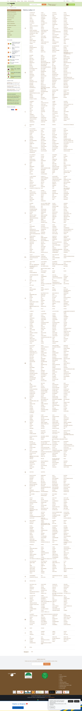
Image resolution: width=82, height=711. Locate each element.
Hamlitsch (54, 227)
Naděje (31, 384)
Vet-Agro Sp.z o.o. (67, 593)
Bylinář (65, 97)
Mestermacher (44, 361)
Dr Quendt (66, 146)
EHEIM (42, 159)
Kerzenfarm (66, 293)
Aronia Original (33, 40)
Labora (31, 315)
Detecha (65, 137)
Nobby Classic (55, 402)
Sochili (31, 525)
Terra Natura (55, 554)
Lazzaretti (32, 322)
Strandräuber (55, 537)
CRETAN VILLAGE (67, 119)
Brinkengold (66, 94)
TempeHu (54, 552)
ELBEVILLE (65, 160)
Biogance (65, 74)
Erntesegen (43, 169)
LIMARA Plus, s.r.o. (67, 331)
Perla (65, 437)
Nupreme (31, 408)
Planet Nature (32, 447)
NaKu (42, 384)
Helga (42, 236)
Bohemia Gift (43, 90)
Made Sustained (55, 345)
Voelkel (31, 610)
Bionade (42, 78)
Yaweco (65, 631)
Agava (31, 17)
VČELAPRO (65, 584)
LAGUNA (65, 315)
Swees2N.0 (32, 544)
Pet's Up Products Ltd (45, 441)
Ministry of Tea (44, 364)
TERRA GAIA (43, 554)
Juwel (53, 285)
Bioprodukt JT (66, 80)
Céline (53, 108)
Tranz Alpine (32, 568)
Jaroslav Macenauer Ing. (57, 277)
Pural (42, 467)
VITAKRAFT (65, 603)
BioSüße (31, 83)
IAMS (30, 263)
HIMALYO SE (32, 243)
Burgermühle (55, 97)
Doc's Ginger (43, 143)
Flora (31, 190)
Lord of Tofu (32, 338)
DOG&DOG (65, 145)
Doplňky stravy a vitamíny (11, 14)
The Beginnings (55, 557)
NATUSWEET (32, 396)
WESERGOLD (43, 618)
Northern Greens (55, 405)
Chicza (65, 254)
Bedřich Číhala (67, 56)
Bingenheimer (43, 65)
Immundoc (43, 264)
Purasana (54, 467)
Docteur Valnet (55, 143)
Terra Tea (66, 554)
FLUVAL (65, 190)
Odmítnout (71, 701)
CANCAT (53, 102)
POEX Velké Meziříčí (33, 451)
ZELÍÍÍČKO (31, 639)
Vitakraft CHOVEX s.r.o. (34, 604)
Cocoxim (42, 116)
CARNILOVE (54, 104)
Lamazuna (43, 316)
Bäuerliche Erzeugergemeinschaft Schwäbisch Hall (68, 52)
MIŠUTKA (65, 364)
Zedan (42, 638)
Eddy (53, 157)
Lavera (53, 321)
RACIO (53, 475)
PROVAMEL (43, 462)
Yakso (31, 631)
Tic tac (65, 561)
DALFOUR (54, 130)
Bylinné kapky (43, 98)
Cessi (31, 111)
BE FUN (65, 55)
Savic (31, 505)
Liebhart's (54, 329)
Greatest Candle (33, 215)
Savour (53, 505)
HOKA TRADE (43, 246)
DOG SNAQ (43, 145)
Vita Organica (44, 603)
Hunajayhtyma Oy (44, 252)
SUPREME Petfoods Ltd (45, 542)
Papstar (42, 433)
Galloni (53, 203)
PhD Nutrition (55, 444)
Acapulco (54, 12)
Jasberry (65, 277)
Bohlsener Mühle (44, 91)
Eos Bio (65, 166)
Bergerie (54, 61)
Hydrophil (66, 252)
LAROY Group (43, 319)
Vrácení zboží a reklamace (64, 683)
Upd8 (53, 577)
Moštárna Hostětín (33, 373)
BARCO (31, 50)
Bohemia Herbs (55, 90)
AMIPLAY (42, 27)
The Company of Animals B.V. (35, 558)
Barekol (42, 50)
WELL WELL (43, 617)
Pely (64, 436)
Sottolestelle (55, 531)
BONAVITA (54, 91)
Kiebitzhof (43, 296)
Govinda (31, 212)
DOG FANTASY (66, 143)
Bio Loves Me (66, 65)
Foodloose (66, 192)
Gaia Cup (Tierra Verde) (45, 203)
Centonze (43, 110)
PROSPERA (66, 461)
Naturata (31, 390)
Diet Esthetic (43, 140)
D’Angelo (54, 128)
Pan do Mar (54, 430)
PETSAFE (65, 443)
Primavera (54, 456)
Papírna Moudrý (33, 433)
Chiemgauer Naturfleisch (35, 256)
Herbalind (54, 237)
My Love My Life (55, 379)
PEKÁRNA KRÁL (55, 436)
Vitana (65, 604)
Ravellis (31, 479)
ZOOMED (31, 641)
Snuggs (65, 520)
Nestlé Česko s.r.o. (44, 399)
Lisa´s (42, 334)
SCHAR (31, 513)
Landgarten (43, 318)
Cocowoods (32, 116)
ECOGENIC (54, 156)
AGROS (65, 17)
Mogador (65, 367)
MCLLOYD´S (54, 357)
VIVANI (65, 607)
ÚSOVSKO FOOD (32, 580)
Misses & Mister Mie (56, 364)
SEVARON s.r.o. (55, 509)
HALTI (65, 226)
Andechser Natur (44, 30)
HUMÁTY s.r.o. (32, 252)
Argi (64, 37)
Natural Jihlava (55, 389)
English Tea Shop (55, 166)
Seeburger (66, 506)
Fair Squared (55, 176)
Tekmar (31, 552)
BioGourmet (32, 75)
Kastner (54, 289)
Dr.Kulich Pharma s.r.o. (68, 149)
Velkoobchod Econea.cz (34, 591)
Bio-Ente (54, 70)
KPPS (53, 304)
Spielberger (54, 533)
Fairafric (65, 176)
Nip (64, 400)
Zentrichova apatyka (45, 639)
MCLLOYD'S (66, 357)
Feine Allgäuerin (67, 182)
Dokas (31, 146)
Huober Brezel (55, 252)
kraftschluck (66, 304)
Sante (42, 503)
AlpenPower (54, 24)
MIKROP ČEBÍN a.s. (67, 363)
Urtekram (66, 577)
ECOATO (42, 154)
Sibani (65, 516)
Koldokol (43, 300)
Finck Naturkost (33, 185)
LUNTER (42, 343)
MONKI (65, 370)
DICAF (53, 139)
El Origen (54, 160)
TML (64, 564)
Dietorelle (54, 140)
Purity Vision (66, 467)
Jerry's (65, 279)
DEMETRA (54, 136)
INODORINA (66, 266)
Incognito (66, 264)
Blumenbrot (32, 90)
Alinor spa (54, 21)
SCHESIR (42, 513)
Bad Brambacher (55, 46)
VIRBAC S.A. (54, 601)
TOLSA (65, 565)
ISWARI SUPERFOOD (33, 272)
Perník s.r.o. (32, 439)
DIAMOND (42, 139)
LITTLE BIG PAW (66, 334)
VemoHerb (54, 591)
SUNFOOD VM (54, 540)
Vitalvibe (43, 604)
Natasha (42, 386)
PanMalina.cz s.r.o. (56, 432)
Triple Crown (32, 570)
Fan (30, 179)
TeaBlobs (43, 551)
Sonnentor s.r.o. (44, 530)
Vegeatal (54, 587)
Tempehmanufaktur (45, 552)
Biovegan (65, 83)
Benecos (31, 61)
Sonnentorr (54, 530)
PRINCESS (31, 458)
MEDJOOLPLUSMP (67, 358)
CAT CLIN (31, 107)
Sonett (42, 528)
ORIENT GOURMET (44, 422)
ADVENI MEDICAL (67, 15)
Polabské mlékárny (56, 451)
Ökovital (43, 428)
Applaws (31, 34)
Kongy (42, 301)
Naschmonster (55, 384)
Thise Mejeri (54, 561)
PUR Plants (32, 467)
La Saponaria (43, 313)
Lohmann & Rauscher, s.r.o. (46, 337)
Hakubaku (54, 226)
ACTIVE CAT (43, 14)
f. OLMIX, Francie (33, 176)
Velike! (65, 590)
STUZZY (42, 539)
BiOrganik (66, 81)
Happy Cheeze (55, 229)
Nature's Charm (67, 392)
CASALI (53, 105)
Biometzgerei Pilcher (68, 77)
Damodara (32, 131)
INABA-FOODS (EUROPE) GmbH (57, 264)
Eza (64, 173)
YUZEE (53, 634)
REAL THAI (43, 481)
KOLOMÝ (53, 300)
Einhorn (65, 159)
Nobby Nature (32, 403)
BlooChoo (54, 87)
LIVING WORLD (66, 335)
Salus (53, 499)
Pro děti (8, 29)
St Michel (31, 536)
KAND (53, 287)
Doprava (18, 1)
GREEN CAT (54, 215)
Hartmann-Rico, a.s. (67, 230)
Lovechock (66, 338)
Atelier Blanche (55, 42)
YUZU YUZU (66, 634)
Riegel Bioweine (55, 487)
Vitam (53, 604)
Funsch (31, 200)
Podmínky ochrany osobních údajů (65, 685)
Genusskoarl (32, 206)
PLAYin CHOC (54, 448)
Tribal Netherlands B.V (68, 568)
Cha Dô (31, 254)
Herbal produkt (44, 237)
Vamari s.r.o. (54, 584)
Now (53, 406)
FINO (64, 185)
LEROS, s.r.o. (43, 328)
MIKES (31, 363)
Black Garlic (66, 86)
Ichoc (65, 263)
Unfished (65, 575)
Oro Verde (66, 423)
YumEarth (32, 634)
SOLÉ (42, 527)
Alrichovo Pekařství (34, 25)
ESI (64, 169)
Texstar (65, 555)
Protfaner (32, 462)
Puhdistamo (54, 464)
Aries (53, 39)
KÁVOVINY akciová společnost (67, 291)
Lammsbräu (66, 316)
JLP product (54, 280)
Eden (65, 157)
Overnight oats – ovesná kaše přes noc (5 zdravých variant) (13, 82)
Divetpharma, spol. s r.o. (68, 142)
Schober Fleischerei (56, 515)
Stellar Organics (67, 536)
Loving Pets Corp (33, 340)
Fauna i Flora (66, 180)
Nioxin (53, 400)
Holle (31, 247)
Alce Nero (54, 20)
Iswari (65, 271)
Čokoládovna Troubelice (69, 124)
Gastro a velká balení (11, 23)
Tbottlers (32, 551)
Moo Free (43, 371)
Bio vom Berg (32, 70)
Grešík (42, 219)
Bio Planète (43, 68)
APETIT (53, 33)
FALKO (65, 177)
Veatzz (42, 585)
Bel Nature (54, 58)
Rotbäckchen (66, 491)
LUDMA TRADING (55, 341)
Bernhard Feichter (67, 62)
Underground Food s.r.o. (57, 575)
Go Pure (53, 209)
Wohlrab (65, 623)
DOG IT (31, 145)
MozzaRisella (43, 374)
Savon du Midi (43, 505)
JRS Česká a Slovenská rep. (46, 283)
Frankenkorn (66, 193)
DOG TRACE (54, 145)
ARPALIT (53, 40)
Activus (65, 14)
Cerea (53, 110)
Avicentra (54, 43)
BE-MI (31, 56)
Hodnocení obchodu (13, 1)
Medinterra (43, 358)
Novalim (31, 406)
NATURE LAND (54, 390)
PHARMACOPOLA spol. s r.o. (46, 444)
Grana (31, 213)
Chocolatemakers (56, 257)
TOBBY (31, 565)
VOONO (42, 610)
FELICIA (42, 183)
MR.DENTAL (32, 376)
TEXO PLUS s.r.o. (55, 555)
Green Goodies (32, 216)
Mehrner (42, 360)
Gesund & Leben (55, 206)
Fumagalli (66, 199)
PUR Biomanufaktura (68, 465)
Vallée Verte (43, 584)
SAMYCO (53, 502)
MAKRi (31, 348)
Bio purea (54, 68)
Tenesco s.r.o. (66, 552)
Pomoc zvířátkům (10, 31)
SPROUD (53, 534)
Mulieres (54, 376)
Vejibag (53, 590)
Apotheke (65, 33)
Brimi (53, 94)
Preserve (54, 454)
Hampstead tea (33, 229)
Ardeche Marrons (56, 37)
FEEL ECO (42, 182)
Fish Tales (32, 186)
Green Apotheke (44, 215)
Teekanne (54, 551)
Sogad (65, 523)
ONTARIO (31, 419)
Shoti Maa (43, 512)
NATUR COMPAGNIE (55, 387)
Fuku (53, 199)
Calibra (53, 101)
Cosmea (53, 117)
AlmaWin (42, 24)
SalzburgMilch (55, 500)
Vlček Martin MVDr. (56, 608)
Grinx (53, 219)
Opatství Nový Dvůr (45, 419)
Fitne (53, 186)
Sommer (31, 528)
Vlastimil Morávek (44, 608)
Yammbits (43, 631)
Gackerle (31, 203)
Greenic (53, 218)
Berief (53, 62)
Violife (31, 601)
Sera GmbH (66, 508)
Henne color (66, 236)
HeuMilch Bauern (67, 239)
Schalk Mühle (66, 512)
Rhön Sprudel (55, 485)
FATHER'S (42, 180)
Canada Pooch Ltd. (44, 102)
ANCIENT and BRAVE (33, 30)
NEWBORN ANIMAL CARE (34, 400)
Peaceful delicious (33, 436)
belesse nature (67, 58)
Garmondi (66, 203)
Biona (31, 78)
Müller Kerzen (66, 376)
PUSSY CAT (43, 468)
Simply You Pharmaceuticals (44, 519)
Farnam (31, 180)
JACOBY (31, 276)
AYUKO (65, 43)
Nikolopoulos (44, 400)
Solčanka (32, 527)
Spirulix (31, 534)
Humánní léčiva (67, 250)
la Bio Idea (43, 311)
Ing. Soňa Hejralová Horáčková (34, 267)
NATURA (65, 387)
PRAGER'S (42, 454)
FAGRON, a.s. (43, 176)
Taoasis (53, 548)
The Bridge (66, 557)
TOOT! (42, 567)
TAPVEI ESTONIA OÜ (67, 548)
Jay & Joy (42, 279)
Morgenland (66, 371)
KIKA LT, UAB (54, 296)
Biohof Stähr (43, 75)
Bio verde (65, 68)
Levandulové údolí (67, 328)
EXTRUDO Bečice (44, 173)
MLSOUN (65, 366)
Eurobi (53, 171)
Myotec (53, 380)
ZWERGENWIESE (33, 642)
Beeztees (43, 58)
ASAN (65, 40)
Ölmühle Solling (55, 428)
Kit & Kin (31, 297)
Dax (41, 133)
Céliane (42, 108)
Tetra (42, 555)
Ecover (42, 157)
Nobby (42, 402)
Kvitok (53, 308)
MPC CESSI (54, 374)
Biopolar (31, 80)
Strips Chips (32, 539)
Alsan (42, 25)
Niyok (31, 402)
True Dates (54, 571)
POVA (65, 453)
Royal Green (32, 494)
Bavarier (31, 55)
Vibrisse (65, 597)
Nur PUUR (43, 408)
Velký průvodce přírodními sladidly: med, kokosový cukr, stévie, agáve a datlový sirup (13, 96)
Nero (31, 399)
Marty (65, 352)
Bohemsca (32, 91)
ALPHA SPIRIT (66, 24)
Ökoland (65, 426)
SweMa (42, 544)
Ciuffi (31, 113)
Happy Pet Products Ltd (68, 229)
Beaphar (42, 56)
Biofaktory (32, 74)
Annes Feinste (43, 31)
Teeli (64, 551)
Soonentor (32, 531)
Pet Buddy (66, 439)
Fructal (53, 197)
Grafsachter (55, 212)
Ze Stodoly (32, 638)
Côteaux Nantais (33, 119)
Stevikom (31, 537)
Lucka (53, 340)
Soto (42, 531)
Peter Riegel (66, 441)
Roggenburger (55, 488)
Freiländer (66, 195)
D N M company (32, 128)
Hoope (65, 247)
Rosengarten (66, 490)
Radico (42, 476)
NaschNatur (66, 384)
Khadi (53, 294)
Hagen (53, 224)
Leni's (65, 326)
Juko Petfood (66, 283)
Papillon (65, 432)
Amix (53, 27)
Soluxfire (66, 527)
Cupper (65, 120)
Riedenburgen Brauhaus (46, 487)
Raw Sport (54, 479)
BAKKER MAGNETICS (33, 47)
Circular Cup (54, 111)
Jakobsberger (43, 276)
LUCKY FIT (65, 340)
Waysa (65, 614)
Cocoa (53, 114)
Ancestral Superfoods (68, 28)
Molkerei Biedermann (56, 369)
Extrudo (31, 173)
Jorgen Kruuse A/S (56, 282)
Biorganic (54, 81)
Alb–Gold (31, 20)
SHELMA (31, 512)
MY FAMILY (43, 379)
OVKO (31, 426)
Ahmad (31, 18)
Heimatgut (43, 233)
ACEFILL (65, 12)
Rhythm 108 (66, 485)
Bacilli (42, 46)
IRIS (64, 268)
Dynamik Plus (32, 152)
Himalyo (65, 242)
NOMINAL (65, 403)
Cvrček (53, 121)
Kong (65, 300)
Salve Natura (66, 499)
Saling (31, 499)
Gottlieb (65, 210)
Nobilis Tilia (54, 403)
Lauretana (32, 321)
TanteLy (42, 548)
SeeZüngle (32, 508)
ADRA (53, 15)
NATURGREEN (54, 393)
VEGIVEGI (65, 588)
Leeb (42, 325)
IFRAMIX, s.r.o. (54, 263)
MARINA (42, 351)
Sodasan (31, 523)
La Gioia (31, 313)
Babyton (31, 46)
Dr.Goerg (54, 149)
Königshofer (66, 301)
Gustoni (53, 222)
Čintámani (43, 124)
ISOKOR (53, 271)
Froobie (31, 197)
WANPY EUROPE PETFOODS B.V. (46, 614)
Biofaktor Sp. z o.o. (67, 72)
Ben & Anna (66, 59)
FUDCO (42, 199)
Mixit (42, 366)
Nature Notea (32, 392)
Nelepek (31, 397)
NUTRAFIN (54, 408)
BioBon (53, 71)
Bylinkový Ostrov (33, 98)
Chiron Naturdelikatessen (69, 256)
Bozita (53, 93)
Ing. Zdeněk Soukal (44, 266)
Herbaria (65, 237)
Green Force (66, 215)
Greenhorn (43, 218)
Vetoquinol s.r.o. (44, 597)
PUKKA (65, 464)
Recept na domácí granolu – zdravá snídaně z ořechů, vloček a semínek (14, 89)
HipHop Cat (43, 243)
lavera (42, 321)
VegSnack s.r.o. (44, 590)
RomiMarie (32, 490)
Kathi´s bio (66, 289)
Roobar (53, 490)
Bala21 (42, 47)
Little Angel (54, 334)
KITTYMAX (54, 297)
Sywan (65, 544)
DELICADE (65, 134)
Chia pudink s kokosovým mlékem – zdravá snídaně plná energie (13, 86)
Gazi (30, 204)
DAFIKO (65, 128)
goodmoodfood (33, 210)
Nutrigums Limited (44, 409)
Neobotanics (43, 397)
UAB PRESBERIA (32, 575)
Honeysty (54, 247)
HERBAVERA (32, 239)
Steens (53, 536)
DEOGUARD (43, 137)
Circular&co (66, 111)
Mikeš (42, 363)
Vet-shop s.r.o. (32, 595)
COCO (42, 114)
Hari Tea (42, 230)
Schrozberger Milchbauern (35, 516)
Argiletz (31, 39)
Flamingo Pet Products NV (35, 188)
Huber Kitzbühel (55, 250)
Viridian (65, 601)
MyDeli (31, 380)
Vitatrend (43, 607)
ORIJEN (31, 423)
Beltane (42, 59)
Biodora (42, 72)
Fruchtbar (66, 197)
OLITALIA (65, 416)
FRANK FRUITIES (55, 193)
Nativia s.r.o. (54, 386)
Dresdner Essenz (33, 150)
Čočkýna (54, 124)
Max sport (54, 355)
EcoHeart (65, 156)
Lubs (42, 340)
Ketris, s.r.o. (43, 294)
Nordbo (42, 405)
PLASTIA (53, 447)
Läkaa (31, 316)
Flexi (42, 188)
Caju (42, 101)
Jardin (42, 277)
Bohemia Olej (66, 90)
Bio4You (31, 71)
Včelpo (31, 585)
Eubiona (31, 171)
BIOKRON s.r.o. (55, 75)
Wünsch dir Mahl (67, 624)
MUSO (65, 377)
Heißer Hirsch (32, 236)
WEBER (42, 615)
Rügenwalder (44, 495)
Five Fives (65, 186)
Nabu (65, 383)
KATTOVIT (31, 290)
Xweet (31, 628)
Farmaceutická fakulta (56, 179)
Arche (42, 39)
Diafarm (31, 139)
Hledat (44, 4)
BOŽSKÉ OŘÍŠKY (66, 93)
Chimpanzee (43, 256)
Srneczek (65, 534)
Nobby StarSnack (44, 403)
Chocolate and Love (34, 257)
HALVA (31, 227)
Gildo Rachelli (32, 207)
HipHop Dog (54, 243)
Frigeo (42, 196)
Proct (65, 458)
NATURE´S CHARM (44, 392)
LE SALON (65, 322)
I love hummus (44, 261)
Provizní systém (62, 688)
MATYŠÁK (42, 354)
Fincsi (42, 185)
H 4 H (30, 224)
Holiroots (66, 246)
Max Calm (31, 355)
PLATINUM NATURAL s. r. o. (46, 448)
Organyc (31, 422)
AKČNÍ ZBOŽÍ (9, 35)
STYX (53, 539)
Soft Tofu (54, 523)
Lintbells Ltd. (66, 332)
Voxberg (65, 610)
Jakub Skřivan (55, 276)
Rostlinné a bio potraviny (11, 12)
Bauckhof (54, 51)
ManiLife (65, 349)
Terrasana (32, 555)
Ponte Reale (43, 453)
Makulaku (43, 348)
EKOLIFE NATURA (33, 160)
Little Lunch (32, 335)
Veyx (53, 597)
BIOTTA (42, 83)
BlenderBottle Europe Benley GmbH (45, 88)
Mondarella (32, 370)
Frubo (42, 197)
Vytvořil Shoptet (42, 699)
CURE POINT (43, 121)
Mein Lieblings (55, 360)
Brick (42, 94)
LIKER (30, 331)
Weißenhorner (67, 615)
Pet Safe (31, 441)
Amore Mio (66, 27)
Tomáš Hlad (47, 697)
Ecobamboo (54, 154)
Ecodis (65, 154)
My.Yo (65, 379)
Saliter (42, 499)
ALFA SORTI (32, 21)
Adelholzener (44, 15)
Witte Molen (32, 623)
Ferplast (65, 183)
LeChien (65, 325)
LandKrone (54, 318)
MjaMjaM (54, 366)
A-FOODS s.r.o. (32, 12)
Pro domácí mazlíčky (10, 15)
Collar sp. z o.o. (55, 116)
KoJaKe (31, 300)
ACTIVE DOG (54, 14)
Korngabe (66, 303)
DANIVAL (42, 131)
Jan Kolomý (66, 276)
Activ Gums (32, 14)
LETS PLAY (54, 328)
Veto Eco (31, 597)
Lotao (42, 338)
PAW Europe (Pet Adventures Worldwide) (69, 434)
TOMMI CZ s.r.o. (32, 567)
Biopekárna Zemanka (56, 78)
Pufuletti (43, 464)
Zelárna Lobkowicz (56, 638)
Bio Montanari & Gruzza (46, 67)
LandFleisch (32, 318)
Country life (43, 119)
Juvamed (42, 285)
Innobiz (53, 266)
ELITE (64, 162)
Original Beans (55, 422)
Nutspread (32, 412)
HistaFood (66, 243)
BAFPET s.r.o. (66, 46)
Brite (53, 95)
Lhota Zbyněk (32, 329)
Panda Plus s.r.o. (67, 430)
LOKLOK (53, 337)
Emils (65, 163)
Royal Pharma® (44, 494)
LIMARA (53, 331)
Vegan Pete (32, 587)
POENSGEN (66, 450)
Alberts (42, 20)
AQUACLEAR (54, 36)
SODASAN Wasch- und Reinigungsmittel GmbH (45, 524)
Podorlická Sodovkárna (57, 450)
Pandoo (31, 432)
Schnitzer (43, 515)
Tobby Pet (43, 565)
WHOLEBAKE (43, 620)
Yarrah (53, 631)
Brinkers (31, 95)
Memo (65, 360)
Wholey (53, 620)
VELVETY (42, 591)
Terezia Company (33, 554)
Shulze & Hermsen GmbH (57, 512)
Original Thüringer (67, 422)
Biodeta (31, 72)
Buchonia (43, 97)
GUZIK (65, 222)
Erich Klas (32, 169)
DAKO (42, 130)
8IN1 (32, 651)
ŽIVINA (31, 647)
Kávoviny (54, 290)
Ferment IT (54, 183)
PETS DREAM (54, 443)
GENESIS (65, 204)
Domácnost (9, 27)
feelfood (54, 182)
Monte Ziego (32, 371)
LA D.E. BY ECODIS (55, 311)
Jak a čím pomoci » (18, 707)
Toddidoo (54, 565)
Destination (54, 137)
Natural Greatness (33, 389)
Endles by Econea (67, 165)
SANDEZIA (65, 502)
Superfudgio (32, 542)
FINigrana (54, 185)
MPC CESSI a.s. (66, 374)
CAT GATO (42, 107)
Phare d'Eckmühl (33, 444)
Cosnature (66, 117)
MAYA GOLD (32, 357)
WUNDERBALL (54, 624)
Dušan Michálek (67, 150)
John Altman (66, 280)
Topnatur (54, 567)
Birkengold (32, 86)
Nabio (53, 383)
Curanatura (32, 121)
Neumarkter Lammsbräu (57, 399)
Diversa (53, 142)
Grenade (31, 219)
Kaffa (31, 287)
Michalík (65, 361)
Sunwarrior (66, 540)
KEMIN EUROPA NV (55, 293)
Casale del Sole (44, 105)
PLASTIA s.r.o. (66, 447)
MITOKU (31, 366)
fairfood (31, 177)
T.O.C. (30, 547)
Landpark (65, 318)
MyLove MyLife (43, 380)
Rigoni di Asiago (67, 487)
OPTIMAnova (66, 419)
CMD (64, 113)
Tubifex (65, 571)
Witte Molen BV (44, 623)
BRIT (42, 95)
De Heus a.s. (66, 133)
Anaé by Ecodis (55, 28)
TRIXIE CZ (65, 570)
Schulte (42, 516)
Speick (31, 533)
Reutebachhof (55, 484)
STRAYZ (65, 537)
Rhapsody (43, 485)
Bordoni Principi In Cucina (35, 93)
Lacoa (42, 315)
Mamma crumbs (67, 348)
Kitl (41, 297)
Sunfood (43, 540)
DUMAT (53, 150)
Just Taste (32, 285)
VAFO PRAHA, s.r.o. (33, 584)
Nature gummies (44, 390)
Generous (54, 204)
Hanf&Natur (43, 229)
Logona (31, 337)
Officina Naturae (44, 416)
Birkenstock (43, 86)
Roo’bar (42, 490)
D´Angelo (43, 128)
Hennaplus (54, 236)
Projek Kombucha (33, 461)
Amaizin (65, 25)
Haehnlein (43, 224)
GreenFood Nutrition (34, 218)
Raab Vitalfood (33, 475)
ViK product (43, 598)
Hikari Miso (32, 242)
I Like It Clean (32, 261)
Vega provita (55, 585)
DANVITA (53, 131)
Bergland (65, 61)
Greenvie (65, 218)
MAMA (53, 348)
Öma (64, 428)
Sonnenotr (54, 528)
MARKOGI (54, 351)
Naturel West (32, 393)
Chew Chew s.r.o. (55, 254)
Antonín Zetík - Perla (34, 33)
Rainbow (54, 476)
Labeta (65, 313)
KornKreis (32, 304)
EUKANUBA (43, 171)
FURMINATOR (43, 200)
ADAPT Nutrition (33, 15)
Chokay (31, 259)
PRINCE (65, 456)
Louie (53, 338)
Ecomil (31, 157)
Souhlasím (77, 701)
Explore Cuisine (67, 172)
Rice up (31, 487)
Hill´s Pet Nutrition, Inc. (57, 242)
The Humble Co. (67, 558)
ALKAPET (65, 21)
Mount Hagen (32, 374)
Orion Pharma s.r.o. (45, 423)
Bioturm (54, 83)
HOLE (53, 246)
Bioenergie (54, 72)
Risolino (42, 488)
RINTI (30, 488)
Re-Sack (31, 481)
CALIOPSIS (65, 101)
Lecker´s (31, 325)
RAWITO (65, 479)
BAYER (42, 55)
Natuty (42, 396)
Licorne (42, 329)
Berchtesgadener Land (45, 62)
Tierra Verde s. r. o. (56, 562)
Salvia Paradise (33, 500)
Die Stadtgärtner (33, 140)
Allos (31, 24)
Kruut (31, 308)
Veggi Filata (66, 587)
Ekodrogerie (9, 19)
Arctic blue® (43, 37)
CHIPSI (53, 256)
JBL (52, 279)
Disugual (31, 142)
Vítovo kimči (54, 607)
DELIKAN (31, 136)
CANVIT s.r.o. (43, 104)
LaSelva (65, 319)
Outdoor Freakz (55, 425)
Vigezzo (31, 598)
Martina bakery (55, 352)
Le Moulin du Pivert (45, 322)
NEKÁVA (65, 396)
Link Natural (54, 332)
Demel (42, 136)
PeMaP (31, 437)
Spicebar (42, 533)
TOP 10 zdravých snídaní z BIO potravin (13, 102)
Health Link (66, 232)
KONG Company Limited (34, 301)
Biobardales (43, 71)
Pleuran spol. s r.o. (67, 448)
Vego (31, 590)
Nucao (65, 406)
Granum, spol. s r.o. (67, 213)
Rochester (66, 488)
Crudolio (31, 120)
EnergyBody (32, 166)
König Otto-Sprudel (56, 301)
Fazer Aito (32, 182)
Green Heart (43, 216)
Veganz (42, 587)
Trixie (53, 570)
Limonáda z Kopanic (33, 332)
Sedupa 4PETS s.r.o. (56, 506)
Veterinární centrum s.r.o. (57, 595)
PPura (31, 454)
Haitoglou (43, 226)
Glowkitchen (43, 209)
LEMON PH (43, 326)
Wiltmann (66, 621)
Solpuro (54, 527)
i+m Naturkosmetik (67, 261)
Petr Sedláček (32, 443)
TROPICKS (42, 571)
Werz (31, 618)
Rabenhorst (43, 475)
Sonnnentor (66, 530)
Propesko (54, 461)
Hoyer (31, 250)
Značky (8, 36)
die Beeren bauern (67, 139)
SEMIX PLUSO (54, 508)
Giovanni (54, 207)
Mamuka (31, 349)
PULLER (31, 465)
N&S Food (43, 383)
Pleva (31, 450)
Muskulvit (54, 377)
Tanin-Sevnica (66, 547)
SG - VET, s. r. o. (66, 509)
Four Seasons (44, 193)
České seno (32, 124)
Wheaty (31, 620)
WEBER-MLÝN (54, 615)
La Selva (54, 313)
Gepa (42, 206)
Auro (65, 42)
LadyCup (54, 315)
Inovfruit (31, 268)
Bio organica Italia (33, 68)
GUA (30, 222)
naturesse (43, 393)
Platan (31, 448)
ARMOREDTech (66, 39)
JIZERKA (42, 280)
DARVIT (65, 131)
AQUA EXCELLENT (55, 34)
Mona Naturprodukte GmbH (69, 369)
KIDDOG (65, 294)
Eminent (42, 165)
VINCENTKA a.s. (43, 600)
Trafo (65, 567)
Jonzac (42, 282)
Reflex (65, 481)
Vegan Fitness (66, 585)
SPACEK (65, 531)
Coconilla (66, 114)
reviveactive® (66, 484)
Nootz (31, 405)
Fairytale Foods (55, 177)
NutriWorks (66, 411)
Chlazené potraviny (10, 21)
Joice (30, 282)
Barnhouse (66, 50)
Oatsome (31, 416)
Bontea (65, 91)
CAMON (31, 102)
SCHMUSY (31, 515)
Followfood (43, 192)
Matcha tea (32, 354)
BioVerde (31, 84)
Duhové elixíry (44, 150)
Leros (31, 328)
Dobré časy (32, 143)
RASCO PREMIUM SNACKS (68, 478)
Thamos (42, 557)
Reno (65, 482)
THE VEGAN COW (44, 561)
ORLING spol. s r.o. (55, 423)
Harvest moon (32, 232)
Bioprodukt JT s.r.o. (33, 81)
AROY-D (42, 40)
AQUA (42, 34)
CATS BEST (65, 107)
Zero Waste (66, 639)
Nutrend (65, 408)
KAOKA (65, 287)
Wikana (65, 620)
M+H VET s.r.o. (32, 345)
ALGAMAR (42, 21)
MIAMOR (53, 361)
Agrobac (54, 17)
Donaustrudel (55, 146)
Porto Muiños (55, 453)
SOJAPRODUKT (54, 525)
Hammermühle (66, 227)
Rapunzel (31, 478)
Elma (31, 163)
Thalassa (31, 557)
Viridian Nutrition (33, 603)
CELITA (65, 108)
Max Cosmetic (43, 355)
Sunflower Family (33, 540)
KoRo (42, 304)
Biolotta (42, 77)
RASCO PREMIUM (55, 478)
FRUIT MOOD (32, 199)
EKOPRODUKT (43, 160)
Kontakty (25, 1)
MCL (41, 357)
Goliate (65, 209)
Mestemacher (32, 361)
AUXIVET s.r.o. (43, 43)
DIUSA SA (42, 142)
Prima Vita (43, 456)
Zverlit (65, 641)
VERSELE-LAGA (43, 593)
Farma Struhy (43, 179)
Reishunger (54, 482)
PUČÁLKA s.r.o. (32, 464)
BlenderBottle (33, 87)
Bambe (42, 48)
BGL (53, 64)
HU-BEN (42, 250)
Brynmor (31, 97)
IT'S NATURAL (43, 272)
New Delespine (66, 399)
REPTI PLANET (43, 484)
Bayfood (54, 55)
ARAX (31, 37)
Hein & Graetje (55, 233)
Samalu (65, 500)
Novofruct (43, 406)
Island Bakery (44, 271)
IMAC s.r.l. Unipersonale (34, 264)
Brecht (31, 94)
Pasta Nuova (54, 433)
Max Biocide (66, 354)
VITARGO (31, 607)
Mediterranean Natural (57, 358)
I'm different (54, 261)
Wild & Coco (32, 621)
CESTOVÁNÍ (43, 111)
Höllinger (43, 247)
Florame (42, 190)
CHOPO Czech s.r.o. (44, 259)
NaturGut (66, 393)
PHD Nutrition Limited (68, 444)
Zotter (42, 641)
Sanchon (31, 503)
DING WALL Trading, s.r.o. (68, 140)
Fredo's (42, 195)
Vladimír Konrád (33, 608)
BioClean (65, 71)
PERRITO (42, 439)
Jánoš (31, 277)
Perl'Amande (54, 437)
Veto (65, 595)
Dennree (65, 136)
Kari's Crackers (33, 289)
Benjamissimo (43, 61)
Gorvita (53, 210)
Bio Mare (31, 67)
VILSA (53, 598)
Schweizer (54, 516)
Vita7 (53, 603)
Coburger (32, 114)
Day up (53, 133)
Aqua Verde (43, 36)
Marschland (66, 351)
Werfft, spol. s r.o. (67, 617)
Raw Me (42, 479)
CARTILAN (31, 105)
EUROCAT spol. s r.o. (67, 171)
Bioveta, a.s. (43, 84)
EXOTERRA (43, 172)
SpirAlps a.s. (66, 533)
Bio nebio (54, 67)
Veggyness (43, 588)
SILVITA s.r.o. (32, 518)
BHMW (65, 64)
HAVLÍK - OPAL (54, 232)
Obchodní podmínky (31, 1)
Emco (42, 163)
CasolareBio (66, 105)
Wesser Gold (55, 618)
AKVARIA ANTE (55, 18)
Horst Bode (66, 249)
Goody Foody (43, 210)
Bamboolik (54, 48)
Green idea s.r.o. (67, 216)
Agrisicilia (43, 17)
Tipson (42, 564)
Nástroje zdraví (33, 386)
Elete (42, 162)
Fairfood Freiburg (44, 177)
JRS (30, 283)
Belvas (53, 59)
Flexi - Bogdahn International (67, 189)
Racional (65, 475)
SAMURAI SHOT (43, 502)
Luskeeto (54, 343)
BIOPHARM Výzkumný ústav (69, 78)
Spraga (42, 534)
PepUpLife (43, 437)
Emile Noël (54, 163)
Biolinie (31, 77)
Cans (31, 104)
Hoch (31, 246)
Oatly (53, 415)
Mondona (43, 370)
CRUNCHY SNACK (44, 120)
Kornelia (54, 303)
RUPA (53, 495)
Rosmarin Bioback (44, 491)
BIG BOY (31, 65)
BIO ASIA (53, 65)
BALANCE (54, 47)
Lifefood (65, 329)
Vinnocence (54, 600)
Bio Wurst (43, 70)
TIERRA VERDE (32, 562)
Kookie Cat (32, 303)
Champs (42, 254)
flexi (53, 188)
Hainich (65, 224)
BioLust (53, 77)
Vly (64, 608)
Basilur (31, 51)
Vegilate (54, 588)
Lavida (65, 321)
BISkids (53, 86)
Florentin (54, 190)
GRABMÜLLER (43, 212)
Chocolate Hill (44, 257)
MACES (42, 345)
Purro (31, 468)
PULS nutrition (44, 465)
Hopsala (31, 249)
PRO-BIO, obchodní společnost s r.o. (56, 459)
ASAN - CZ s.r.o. (32, 42)
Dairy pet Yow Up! (33, 130)
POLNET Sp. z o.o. (33, 453)
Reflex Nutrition (33, 482)
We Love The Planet (33, 615)
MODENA (53, 367)
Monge (53, 370)
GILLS (42, 207)
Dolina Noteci (43, 146)
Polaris (65, 451)
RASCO (42, 478)
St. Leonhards (44, 536)
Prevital (65, 454)
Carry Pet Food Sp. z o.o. (68, 104)
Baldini (65, 47)
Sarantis (54, 503)
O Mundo (31, 415)
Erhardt (65, 168)
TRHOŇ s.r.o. (54, 568)
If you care (43, 263)
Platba (22, 1)
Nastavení (52, 707)
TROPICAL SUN (32, 571)
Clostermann (55, 113)
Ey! (52, 173)
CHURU (53, 259)
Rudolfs (65, 494)
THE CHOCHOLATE (33, 561)
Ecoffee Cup (32, 156)
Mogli (31, 369)
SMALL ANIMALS (32, 520)
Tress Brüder (43, 568)
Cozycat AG (54, 119)
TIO (30, 564)
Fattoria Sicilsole (55, 180)
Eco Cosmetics (32, 154)
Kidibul (31, 296)
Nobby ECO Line (67, 402)
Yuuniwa (42, 634)
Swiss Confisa (55, 544)
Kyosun (65, 308)
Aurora (31, 43)
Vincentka (32, 600)
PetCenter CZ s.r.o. (56, 441)
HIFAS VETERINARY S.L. (45, 240)
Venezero (65, 591)
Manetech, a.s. (44, 349)
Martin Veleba (44, 352)
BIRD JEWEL (66, 84)
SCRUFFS (65, 505)
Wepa (53, 617)
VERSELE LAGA (32, 593)
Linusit (31, 334)
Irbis (53, 268)
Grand (42, 213)
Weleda (31, 617)
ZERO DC (53, 639)
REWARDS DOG (32, 485)
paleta (31, 430)
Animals (54, 30)
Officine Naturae (55, 416)
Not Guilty (66, 405)
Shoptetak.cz (52, 697)
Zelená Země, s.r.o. (67, 638)
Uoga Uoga (43, 577)
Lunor (31, 343)
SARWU (65, 503)
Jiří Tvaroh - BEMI (33, 280)
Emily (31, 165)
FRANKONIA (32, 195)
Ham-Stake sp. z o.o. (45, 227)
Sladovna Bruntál (67, 518)
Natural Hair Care (44, 389)
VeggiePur (32, 588)
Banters (65, 48)
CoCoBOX (8, 33)
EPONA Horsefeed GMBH (45, 168)
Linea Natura (43, 332)
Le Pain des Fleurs (55, 322)
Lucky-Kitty (32, 341)
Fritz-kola (54, 196)
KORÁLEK (42, 303)
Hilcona (42, 242)
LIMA (42, 331)
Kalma (42, 287)
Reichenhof (43, 482)
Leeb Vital (54, 325)
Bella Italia (32, 59)
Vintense (65, 600)
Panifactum (43, 432)
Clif (41, 113)
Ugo (42, 575)
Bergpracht (32, 62)
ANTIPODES (66, 31)
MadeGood (66, 345)
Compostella (43, 117)
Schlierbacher (67, 513)
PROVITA (65, 462)
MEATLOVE (31, 358)
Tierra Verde (43, 562)
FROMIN (65, 196)
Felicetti (31, 183)
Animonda (66, 30)
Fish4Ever (43, 186)
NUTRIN (65, 409)
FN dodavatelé (32, 192)
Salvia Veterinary (44, 500)
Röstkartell (54, 491)
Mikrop (53, 363)
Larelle (31, 319)
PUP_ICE (53, 465)
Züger (53, 641)
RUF (30, 495)
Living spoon (54, 335)
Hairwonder (32, 226)
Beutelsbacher (44, 64)
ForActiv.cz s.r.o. (33, 193)
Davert (31, 133)
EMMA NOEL (54, 165)
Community (66, 116)
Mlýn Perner (32, 367)
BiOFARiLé (43, 74)
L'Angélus (32, 311)
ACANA (42, 12)
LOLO (64, 337)
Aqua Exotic (66, 34)
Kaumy (42, 290)
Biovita (53, 84)
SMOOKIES (54, 520)
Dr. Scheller (43, 149)
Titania (53, 564)
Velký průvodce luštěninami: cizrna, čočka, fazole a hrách (13, 99)
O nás (8, 1)
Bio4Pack (65, 70)
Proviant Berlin (55, 462)
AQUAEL (65, 36)
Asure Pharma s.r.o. (45, 42)
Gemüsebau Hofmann (45, 204)
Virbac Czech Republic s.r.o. (46, 601)
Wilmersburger (55, 621)
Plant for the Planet (45, 447)
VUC (30, 611)
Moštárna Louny (44, 373)
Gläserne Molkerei (33, 209)
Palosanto (43, 430)
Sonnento (66, 528)
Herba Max (32, 237)
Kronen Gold (43, 306)
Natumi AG (43, 387)
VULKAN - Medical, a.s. (45, 611)
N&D (30, 383)
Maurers (54, 354)
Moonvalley (54, 371)
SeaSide (42, 506)
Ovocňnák (54, 426)
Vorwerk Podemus (56, 610)
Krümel (65, 306)
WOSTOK (31, 624)
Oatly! (65, 415)
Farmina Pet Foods (67, 179)
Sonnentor (32, 530)
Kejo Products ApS (44, 293)
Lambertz (54, 316)
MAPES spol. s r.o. (33, 351)
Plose (42, 450)
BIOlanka (65, 75)
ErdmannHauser (55, 168)
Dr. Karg (31, 149)
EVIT (30, 172)
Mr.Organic (43, 376)
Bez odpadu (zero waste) (11, 25)
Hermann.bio (43, 239)
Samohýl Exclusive (33, 502)
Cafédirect (32, 101)
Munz (42, 377)
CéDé (30, 108)
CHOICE (65, 257)
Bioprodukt (54, 80)
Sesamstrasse (44, 509)
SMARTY (42, 520)
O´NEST (42, 415)
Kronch (53, 306)
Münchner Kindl (33, 377)
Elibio (53, 162)
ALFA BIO (65, 20)
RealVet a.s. (54, 481)
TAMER (53, 547)
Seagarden (32, 506)
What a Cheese (67, 618)
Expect (53, 172)
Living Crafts (43, 335)
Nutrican (31, 409)
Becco (53, 56)
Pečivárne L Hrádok (45, 436)
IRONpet (31, 271)
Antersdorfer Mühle (56, 31)
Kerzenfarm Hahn (33, 294)
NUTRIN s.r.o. (32, 411)
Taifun (42, 547)
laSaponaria (54, 319)
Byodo (53, 98)
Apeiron (42, 33)
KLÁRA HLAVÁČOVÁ (67, 297)
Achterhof (43, 18)
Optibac (53, 419)
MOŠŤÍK (53, 373)
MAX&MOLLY (66, 355)
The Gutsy (54, 558)
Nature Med (66, 390)
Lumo (65, 341)
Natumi (31, 387)
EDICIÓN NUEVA (32, 159)
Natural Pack (66, 389)
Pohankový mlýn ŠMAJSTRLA (46, 451)
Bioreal (42, 81)
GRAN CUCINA (66, 212)
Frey (30, 196)
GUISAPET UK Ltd (44, 222)
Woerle (53, 623)
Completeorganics (33, 117)
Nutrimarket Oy (55, 409)
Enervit (42, 166)
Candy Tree (66, 102)
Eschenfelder (55, 169)
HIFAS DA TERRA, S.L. (33, 240)
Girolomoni (66, 207)
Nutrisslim (43, 411)
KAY (30, 293)
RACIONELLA (32, 476)
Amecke (31, 27)
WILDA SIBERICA (44, 621)
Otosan (42, 425)
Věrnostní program (63, 686)
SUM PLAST (66, 539)
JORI (64, 282)
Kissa (65, 296)
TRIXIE (42, 570)
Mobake (42, 367)
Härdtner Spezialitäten (34, 230)
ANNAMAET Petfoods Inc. (34, 31)
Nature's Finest (55, 392)
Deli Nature (54, 134)
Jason (31, 279)
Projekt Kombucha (44, 461)
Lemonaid (54, 326)
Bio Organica (66, 67)
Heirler (65, 233)
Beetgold (31, 58)
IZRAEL (53, 272)
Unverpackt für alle (34, 577)
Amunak (31, 28)
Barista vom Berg (55, 50)
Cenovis (31, 110)
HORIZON (42, 249)
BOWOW (42, 93)
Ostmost (31, 425)
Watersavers (55, 614)
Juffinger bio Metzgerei (57, 283)
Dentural (31, 137)
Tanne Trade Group (33, 548)
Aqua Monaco (32, 36)
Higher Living (66, 240)
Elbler (31, 162)
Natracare (66, 386)
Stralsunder (43, 537)
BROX (65, 95)
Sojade (42, 525)
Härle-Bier (54, 230)
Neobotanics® (55, 397)
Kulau (42, 308)
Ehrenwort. (54, 159)
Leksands (31, 326)
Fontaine (54, 192)
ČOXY (31, 126)
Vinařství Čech (67, 598)
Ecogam (42, 156)
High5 (53, 240)
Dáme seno (66, 130)
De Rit (31, 134)
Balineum (31, 48)
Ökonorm (31, 428)
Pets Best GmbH (44, 443)
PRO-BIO (42, 458)
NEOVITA (65, 397)
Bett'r (31, 64)
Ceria (65, 110)
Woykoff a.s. (43, 624)
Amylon (42, 28)
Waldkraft (32, 614)
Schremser (66, 515)
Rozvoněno (54, 494)
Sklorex (53, 518)
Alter (53, 25)
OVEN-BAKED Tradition (68, 425)
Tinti (64, 562)
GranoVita (54, 213)
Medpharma (32, 360)
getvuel (65, 206)
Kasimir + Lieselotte (45, 289)
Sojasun (65, 525)
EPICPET (31, 168)
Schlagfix (54, 513)
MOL (42, 369)
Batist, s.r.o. (43, 51)
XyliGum (42, 628)
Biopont (42, 80)
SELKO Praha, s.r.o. (44, 508)
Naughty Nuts (55, 396)
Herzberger (54, 239)
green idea (54, 216)
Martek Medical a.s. (33, 352)
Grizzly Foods (66, 219)
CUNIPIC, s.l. (54, 120)
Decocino (43, 134)
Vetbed (42, 595)
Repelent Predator (33, 484)
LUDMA (42, 341)
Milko (31, 364)
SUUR (53, 542)
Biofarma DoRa (55, 74)
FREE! (53, 195)
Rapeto (65, 476)
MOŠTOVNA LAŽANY (67, 373)
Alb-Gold (65, 18)
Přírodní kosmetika (10, 17)
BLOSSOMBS (66, 87)
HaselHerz (43, 232)
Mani (53, 349)
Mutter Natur (32, 379)
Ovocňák (43, 426)
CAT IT (53, 107)
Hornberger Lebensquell (57, 249)
